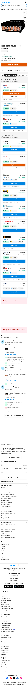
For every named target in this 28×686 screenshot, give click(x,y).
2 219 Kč (22, 222)
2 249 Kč (22, 119)
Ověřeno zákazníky (5, 660)
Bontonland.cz (8, 371)
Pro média (3, 602)
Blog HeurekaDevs (5, 606)
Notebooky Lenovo (5, 504)
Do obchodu (14, 96)
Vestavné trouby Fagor (6, 502)
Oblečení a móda (5, 559)
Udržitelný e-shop (5, 671)
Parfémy (3, 546)
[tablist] (14, 70)
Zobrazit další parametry (14, 477)
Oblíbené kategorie (6, 485)
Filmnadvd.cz (8, 344)
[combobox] (14, 5)
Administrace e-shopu (6, 638)
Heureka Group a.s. (17, 682)
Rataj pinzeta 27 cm (5, 527)
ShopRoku (3, 663)
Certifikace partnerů (6, 667)
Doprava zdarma (22, 87)
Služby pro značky (5, 646)
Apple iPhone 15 (5, 544)
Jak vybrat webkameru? (6, 516)
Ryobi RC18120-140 (5, 535)
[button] (9, 70)
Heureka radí (4, 621)
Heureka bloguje (5, 604)
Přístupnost (4, 611)
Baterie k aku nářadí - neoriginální (9, 496)
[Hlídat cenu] (25, 17)
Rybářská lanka (4, 488)
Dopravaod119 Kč (21, 285)
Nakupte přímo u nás (6, 623)
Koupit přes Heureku (14, 93)
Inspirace (3, 669)
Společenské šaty (5, 500)
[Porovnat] (25, 12)
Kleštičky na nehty (5, 492)
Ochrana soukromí (5, 627)
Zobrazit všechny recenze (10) (14, 415)
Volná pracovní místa (6, 600)
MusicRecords (8, 389)
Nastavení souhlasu (5, 625)
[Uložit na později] (25, 21)
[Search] (3, 70)
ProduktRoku (4, 665)
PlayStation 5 (4, 551)
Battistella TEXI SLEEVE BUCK (8, 525)
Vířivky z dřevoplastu (6, 498)
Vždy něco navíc (5, 61)
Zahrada (3, 555)
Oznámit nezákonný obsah (7, 608)
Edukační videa (4, 652)
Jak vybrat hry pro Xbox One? (8, 514)
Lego (2, 553)
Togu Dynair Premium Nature (8, 537)
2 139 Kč (22, 86)
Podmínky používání (5, 598)
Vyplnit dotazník (14, 580)
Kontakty (3, 596)
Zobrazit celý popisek (14, 457)
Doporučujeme (5, 542)
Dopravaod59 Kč (21, 223)
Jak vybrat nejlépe (6, 511)
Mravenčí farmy (4, 490)
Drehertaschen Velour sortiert (8, 529)
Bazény (3, 549)
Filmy (8, 9)
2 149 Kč (22, 104)
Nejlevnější (21, 75)
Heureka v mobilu (5, 619)
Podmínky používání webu (18, 684)
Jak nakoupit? (4, 617)
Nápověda (3, 654)
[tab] (9, 70)
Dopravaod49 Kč (21, 254)
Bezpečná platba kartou (6, 629)
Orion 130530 (4, 533)
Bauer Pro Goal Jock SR (6, 531)
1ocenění (14, 108)
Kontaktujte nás (14, 575)
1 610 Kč (22, 142)
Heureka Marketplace (6, 644)
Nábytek (3, 557)
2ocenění (15, 90)
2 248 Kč (22, 237)
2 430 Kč (22, 284)
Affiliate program (5, 650)
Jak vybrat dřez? (5, 518)
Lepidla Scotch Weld (6, 507)
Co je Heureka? (4, 594)
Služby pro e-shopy (5, 642)
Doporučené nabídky (11, 75)
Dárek (20, 146)
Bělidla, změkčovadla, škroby (7, 494)
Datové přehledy (5, 648)
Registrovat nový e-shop (7, 640)
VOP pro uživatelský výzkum (7, 631)
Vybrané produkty (6, 522)
